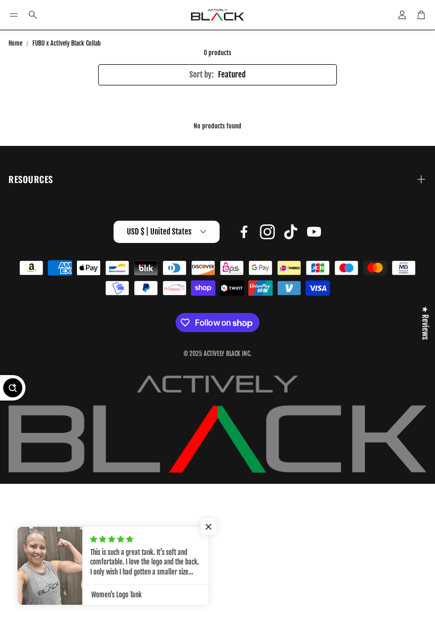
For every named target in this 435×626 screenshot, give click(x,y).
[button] (13, 14)
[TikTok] (290, 231)
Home (15, 43)
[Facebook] (244, 231)
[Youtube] (314, 231)
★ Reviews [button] (425, 323)
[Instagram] (267, 231)
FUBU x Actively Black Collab (66, 43)
